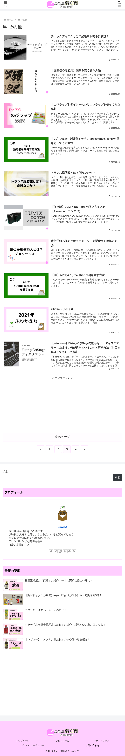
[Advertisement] (62, 403)
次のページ (62, 436)
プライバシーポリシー (32, 745)
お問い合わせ (92, 745)
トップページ (22, 740)
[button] (115, 550)
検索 (5, 471)
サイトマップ (102, 740)
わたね (62, 526)
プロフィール (62, 740)
